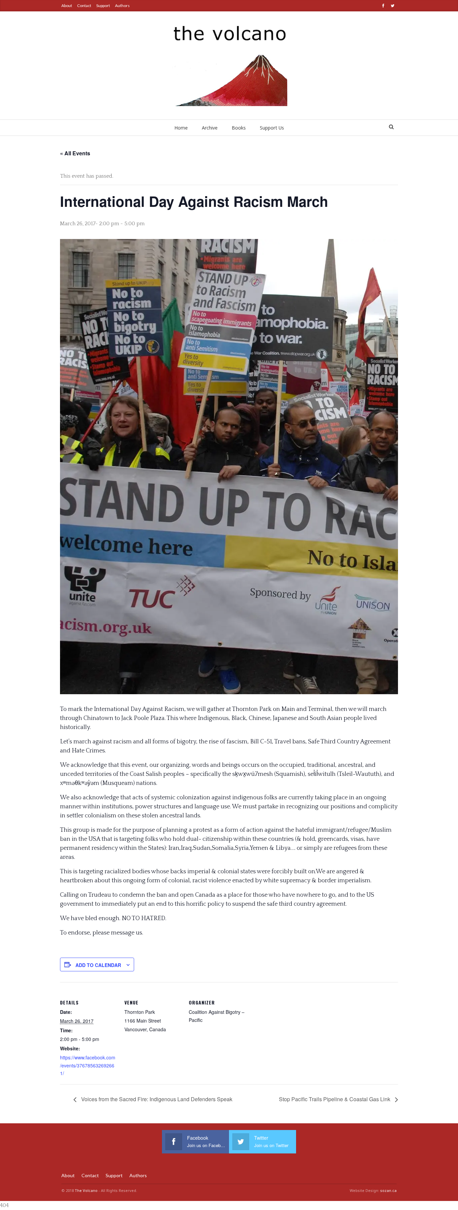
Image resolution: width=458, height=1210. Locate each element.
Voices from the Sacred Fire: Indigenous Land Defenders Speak (156, 1099)
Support (103, 5)
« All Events (75, 153)
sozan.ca (388, 1190)
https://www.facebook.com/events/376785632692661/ (87, 1065)
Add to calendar (98, 965)
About (66, 5)
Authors (122, 5)
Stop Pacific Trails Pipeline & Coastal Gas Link (335, 1099)
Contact (84, 5)
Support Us (272, 128)
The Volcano (86, 1190)
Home (181, 128)
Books (239, 128)
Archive (210, 128)
